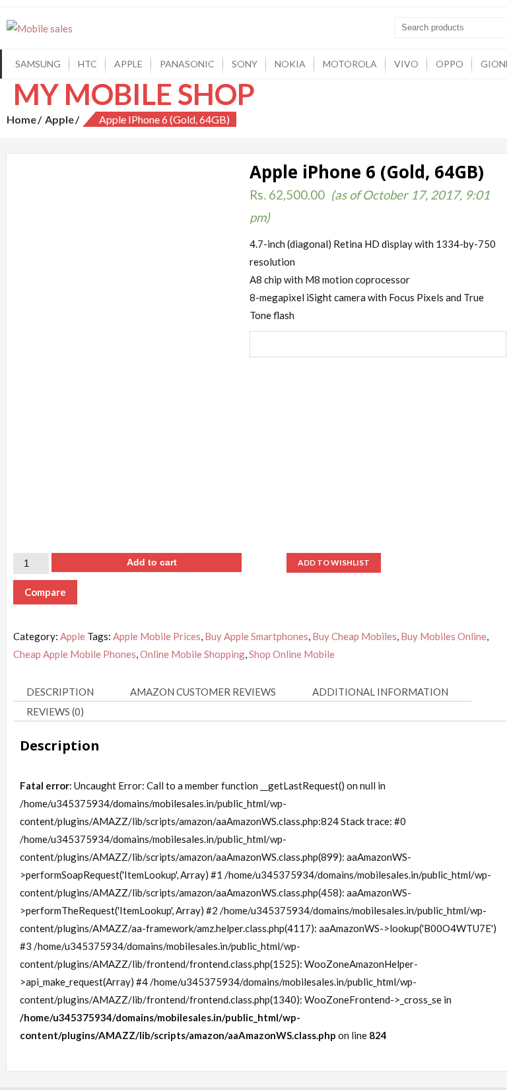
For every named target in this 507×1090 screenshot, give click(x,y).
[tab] (65, 692)
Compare (45, 592)
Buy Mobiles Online (444, 636)
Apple (128, 63)
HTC (87, 63)
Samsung (38, 63)
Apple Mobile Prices (157, 636)
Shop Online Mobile (292, 654)
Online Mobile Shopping (192, 654)
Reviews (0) (55, 711)
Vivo (406, 63)
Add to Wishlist (334, 562)
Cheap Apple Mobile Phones (74, 654)
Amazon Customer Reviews (203, 692)
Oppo (449, 63)
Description (60, 692)
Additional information (380, 692)
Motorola (350, 63)
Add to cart (152, 562)
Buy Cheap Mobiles (354, 636)
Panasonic (187, 63)
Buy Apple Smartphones (256, 636)
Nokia (290, 63)
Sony (244, 63)
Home (21, 119)
